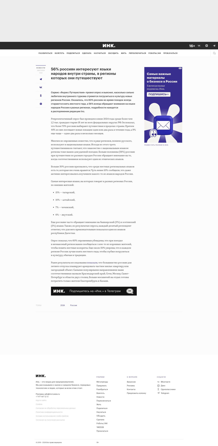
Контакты (131, 389)
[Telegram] (214, 45)
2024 (62, 305)
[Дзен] (206, 45)
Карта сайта (41, 400)
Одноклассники (167, 389)
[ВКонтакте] (199, 45)
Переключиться (137, 53)
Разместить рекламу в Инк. (156, 145)
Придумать (101, 386)
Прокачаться (170, 53)
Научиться (100, 53)
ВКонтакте (165, 382)
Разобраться (45, 53)
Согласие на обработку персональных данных (55, 408)
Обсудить (113, 53)
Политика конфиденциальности (49, 412)
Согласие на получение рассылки (50, 420)
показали (92, 262)
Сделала (86, 53)
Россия (73, 305)
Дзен (162, 386)
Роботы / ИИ (154, 53)
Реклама (131, 386)
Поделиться (73, 53)
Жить (124, 53)
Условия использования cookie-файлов (52, 416)
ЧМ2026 (100, 427)
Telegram (164, 393)
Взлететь (59, 53)
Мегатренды (102, 382)
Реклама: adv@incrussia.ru (48, 394)
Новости (100, 397)
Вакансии (131, 382)
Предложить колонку (136, 393)
